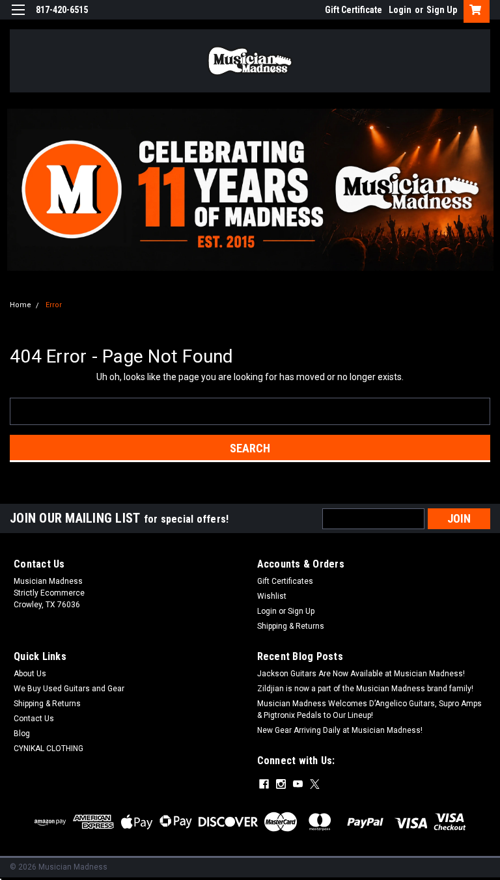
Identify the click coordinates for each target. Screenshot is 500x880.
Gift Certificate (353, 10)
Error (54, 305)
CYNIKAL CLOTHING (48, 748)
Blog (22, 733)
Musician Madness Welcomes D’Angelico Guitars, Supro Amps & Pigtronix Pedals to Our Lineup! (369, 709)
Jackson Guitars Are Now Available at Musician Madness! (361, 673)
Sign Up (441, 10)
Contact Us (34, 718)
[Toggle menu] (18, 18)
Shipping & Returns (290, 626)
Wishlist (271, 596)
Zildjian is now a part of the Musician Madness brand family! (365, 688)
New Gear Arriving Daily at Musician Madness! (340, 730)
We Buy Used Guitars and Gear (69, 688)
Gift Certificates (285, 581)
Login (400, 10)
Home (20, 305)
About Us (30, 673)
